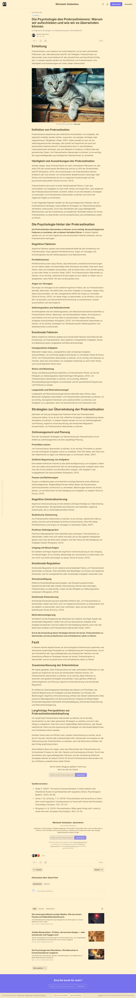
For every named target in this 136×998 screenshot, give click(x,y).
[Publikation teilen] (107, 4)
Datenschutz (20, 995)
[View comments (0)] (41, 41)
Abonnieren (116, 4)
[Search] (103, 4)
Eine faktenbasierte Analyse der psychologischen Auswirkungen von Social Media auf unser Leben (57, 921)
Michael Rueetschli (43, 34)
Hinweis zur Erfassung (39, 995)
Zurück (38, 870)
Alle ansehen (38, 968)
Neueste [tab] (41, 909)
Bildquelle (77, 124)
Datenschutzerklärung (71, 846)
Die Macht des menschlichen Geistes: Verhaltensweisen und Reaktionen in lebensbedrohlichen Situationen (57, 957)
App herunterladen (76, 995)
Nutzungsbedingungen (80, 842)
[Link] (29, 46)
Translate (36, 15)
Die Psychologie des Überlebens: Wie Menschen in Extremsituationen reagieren (55, 951)
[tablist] (41, 884)
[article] (68, 920)
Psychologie (37, 12)
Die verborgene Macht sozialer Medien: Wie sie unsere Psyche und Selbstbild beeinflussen (57, 915)
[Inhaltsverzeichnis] (2, 499)
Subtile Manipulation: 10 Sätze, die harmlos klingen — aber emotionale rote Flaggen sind (58, 933)
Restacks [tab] (46, 884)
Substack (100, 995)
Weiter (97, 870)
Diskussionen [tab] (50, 909)
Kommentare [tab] (37, 884)
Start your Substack (62, 995)
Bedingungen (28, 995)
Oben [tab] (34, 909)
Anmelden (128, 4)
